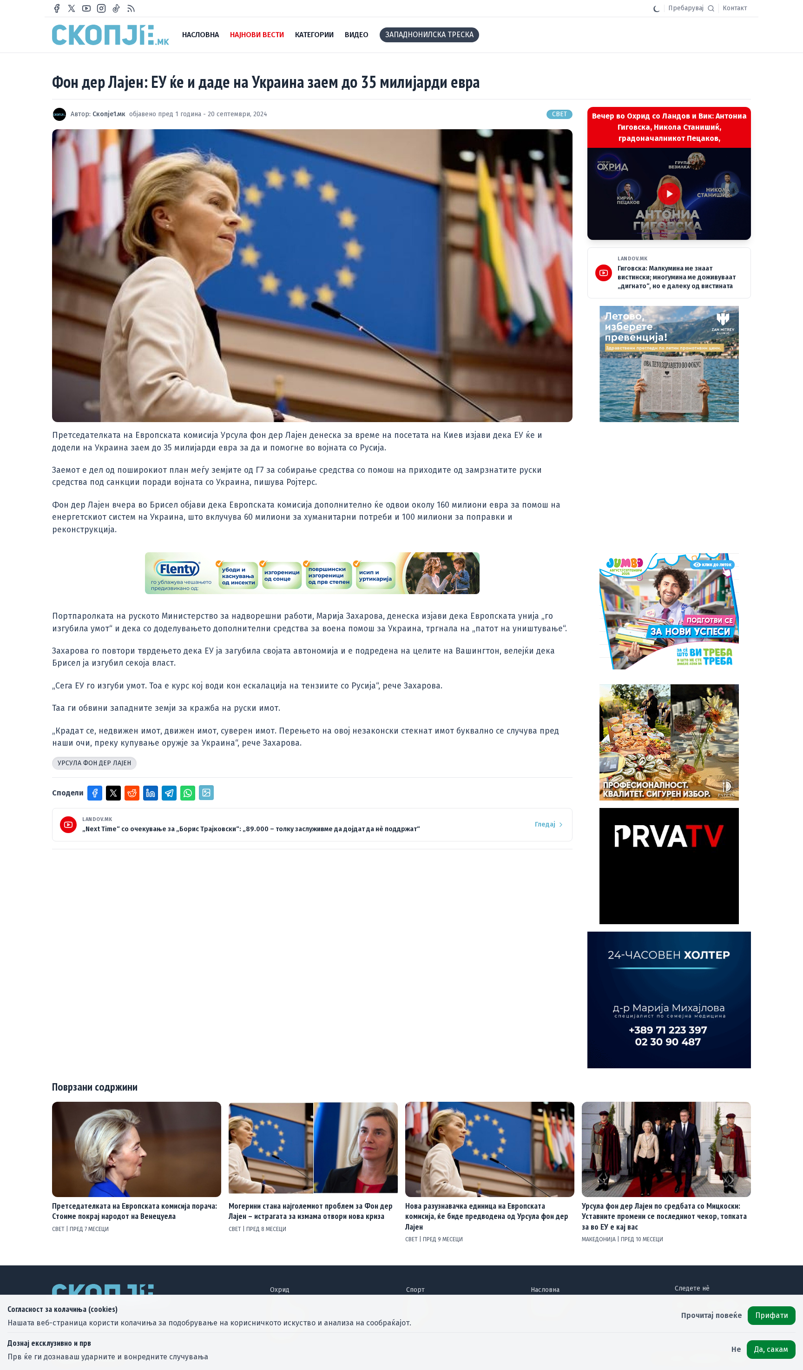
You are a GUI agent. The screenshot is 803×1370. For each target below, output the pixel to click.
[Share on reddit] (132, 793)
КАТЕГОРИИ (314, 34)
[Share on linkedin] (150, 793)
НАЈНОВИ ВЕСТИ (257, 34)
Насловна (545, 1290)
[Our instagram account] (101, 8)
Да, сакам (771, 1349)
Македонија (599, 1239)
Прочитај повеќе (711, 1315)
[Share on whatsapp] (187, 793)
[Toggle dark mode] (656, 8)
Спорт (415, 1290)
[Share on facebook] (94, 793)
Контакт (735, 8)
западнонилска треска (429, 34)
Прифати (771, 1315)
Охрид (280, 1290)
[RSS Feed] (131, 8)
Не (736, 1349)
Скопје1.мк (108, 114)
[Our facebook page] (56, 8)
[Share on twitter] (113, 793)
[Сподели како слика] (206, 792)
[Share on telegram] (169, 793)
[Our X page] (71, 8)
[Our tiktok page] (116, 8)
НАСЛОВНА (200, 34)
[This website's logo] (110, 35)
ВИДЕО (357, 34)
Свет (559, 114)
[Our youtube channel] (86, 8)
